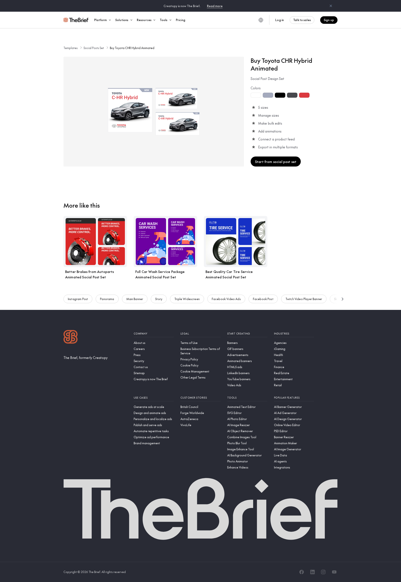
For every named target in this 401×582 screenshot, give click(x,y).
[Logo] (70, 337)
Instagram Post (78, 299)
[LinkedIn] (312, 572)
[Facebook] (301, 572)
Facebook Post (263, 299)
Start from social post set (275, 161)
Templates (70, 48)
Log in (279, 20)
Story (158, 299)
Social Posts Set (94, 48)
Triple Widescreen (187, 299)
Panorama (107, 299)
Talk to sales (302, 20)
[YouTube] (334, 572)
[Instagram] (323, 572)
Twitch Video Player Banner (304, 299)
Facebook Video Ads (226, 299)
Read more (215, 6)
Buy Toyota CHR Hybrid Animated (132, 48)
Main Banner (134, 299)
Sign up (329, 20)
